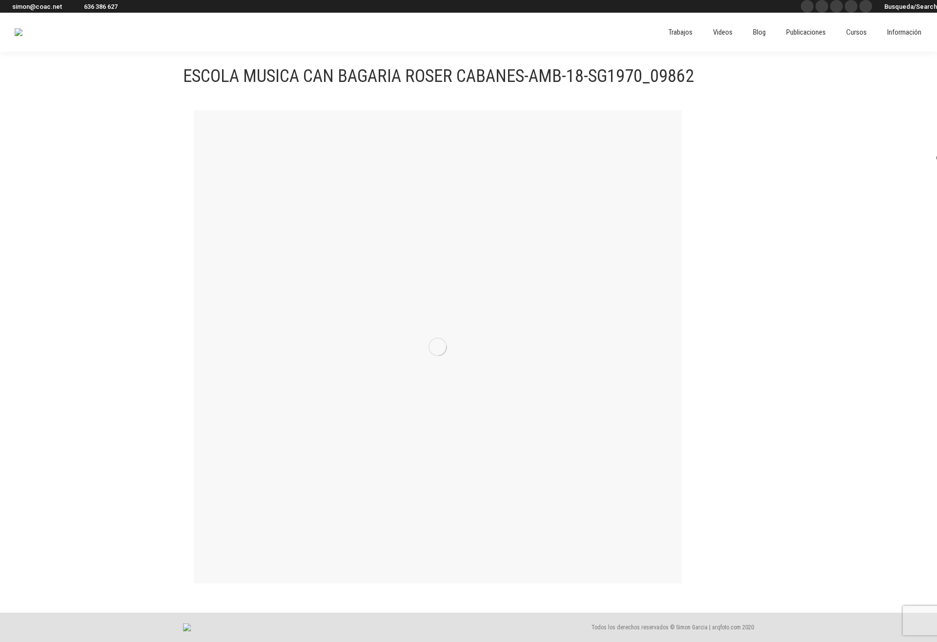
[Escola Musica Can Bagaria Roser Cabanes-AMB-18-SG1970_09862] (438, 346)
